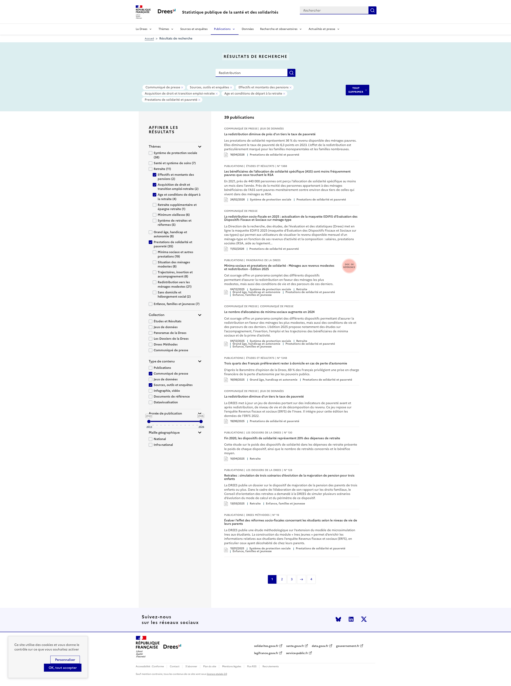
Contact (174, 666)
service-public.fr (297, 653)
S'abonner (191, 666)
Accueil (149, 38)
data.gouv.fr (320, 646)
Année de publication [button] (165, 413)
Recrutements (270, 666)
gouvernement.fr (347, 646)
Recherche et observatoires (278, 29)
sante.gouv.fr (295, 646)
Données (248, 29)
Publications (222, 29)
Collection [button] (156, 315)
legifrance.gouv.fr (266, 653)
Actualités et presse (322, 29)
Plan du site (209, 666)
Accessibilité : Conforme (150, 666)
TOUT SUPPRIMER (355, 90)
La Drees (141, 29)
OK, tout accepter (63, 667)
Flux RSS (251, 666)
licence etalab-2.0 (217, 674)
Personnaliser (65, 659)
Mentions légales (231, 666)
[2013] (149, 421)
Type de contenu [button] (162, 361)
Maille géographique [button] (164, 432)
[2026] (201, 421)
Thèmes (163, 29)
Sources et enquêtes (194, 29)
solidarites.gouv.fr (266, 646)
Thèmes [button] (155, 146)
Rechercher (372, 10)
